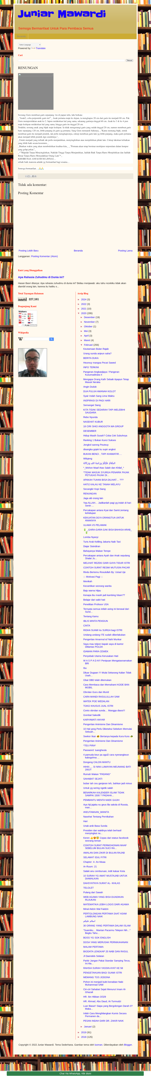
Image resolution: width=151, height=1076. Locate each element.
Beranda (21, 36)
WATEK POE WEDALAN (96, 701)
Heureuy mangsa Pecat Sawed (99, 362)
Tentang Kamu (91, 616)
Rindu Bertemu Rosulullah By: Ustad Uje (104, 572)
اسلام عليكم (89, 921)
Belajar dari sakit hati (94, 599)
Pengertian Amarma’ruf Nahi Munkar (102, 639)
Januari (88, 1026)
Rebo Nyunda (90, 417)
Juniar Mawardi (62, 14)
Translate (41, 48)
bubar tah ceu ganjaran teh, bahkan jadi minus (107, 783)
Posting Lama (125, 250)
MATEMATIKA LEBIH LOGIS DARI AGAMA (106, 904)
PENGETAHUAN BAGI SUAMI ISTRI (102, 972)
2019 (84, 1032)
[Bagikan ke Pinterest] (35, 176)
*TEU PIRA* (89, 745)
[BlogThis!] (28, 176)
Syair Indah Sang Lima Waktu (98, 396)
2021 (84, 308)
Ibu (85, 668)
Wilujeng (87, 458)
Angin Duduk (90, 386)
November (90, 322)
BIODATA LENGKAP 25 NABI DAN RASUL (105, 951)
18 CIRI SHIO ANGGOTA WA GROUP (103, 426)
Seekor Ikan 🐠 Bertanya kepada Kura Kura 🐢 (108, 736)
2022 (84, 304)
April (86, 335)
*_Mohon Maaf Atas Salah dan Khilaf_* (103, 467)
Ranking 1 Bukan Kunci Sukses (99, 440)
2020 (84, 313)
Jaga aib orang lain (93, 498)
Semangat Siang (92, 405)
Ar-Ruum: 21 (90, 866)
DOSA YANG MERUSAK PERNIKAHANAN (105, 942)
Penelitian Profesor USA (96, 604)
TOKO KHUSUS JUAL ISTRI (98, 706)
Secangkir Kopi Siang (94, 489)
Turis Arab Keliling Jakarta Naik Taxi (102, 541)
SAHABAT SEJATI (92, 778)
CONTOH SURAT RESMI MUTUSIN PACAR (106, 567)
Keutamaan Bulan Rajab (96, 349)
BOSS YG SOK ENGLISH (97, 937)
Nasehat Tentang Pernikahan (98, 816)
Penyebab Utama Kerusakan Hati (100, 656)
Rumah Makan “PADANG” (97, 774)
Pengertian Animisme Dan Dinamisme (103, 724)
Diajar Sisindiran (91, 546)
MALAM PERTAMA (93, 947)
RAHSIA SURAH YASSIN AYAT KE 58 (103, 968)
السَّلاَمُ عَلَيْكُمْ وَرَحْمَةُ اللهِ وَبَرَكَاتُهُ (99, 463)
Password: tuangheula (95, 750)
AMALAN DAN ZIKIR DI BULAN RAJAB (104, 852)
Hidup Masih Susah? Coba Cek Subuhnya (105, 435)
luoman (98, 1044)
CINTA (86, 625)
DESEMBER (89, 431)
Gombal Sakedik (92, 715)
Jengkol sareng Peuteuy (96, 444)
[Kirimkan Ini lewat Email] (26, 176)
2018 (84, 1037)
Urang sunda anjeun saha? (97, 353)
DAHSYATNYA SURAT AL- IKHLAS (101, 883)
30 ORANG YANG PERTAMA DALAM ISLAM (107, 925)
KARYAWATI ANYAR (94, 719)
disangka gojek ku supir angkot (99, 449)
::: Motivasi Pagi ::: (93, 576)
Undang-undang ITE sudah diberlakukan (104, 634)
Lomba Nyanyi (90, 537)
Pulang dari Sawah (93, 892)
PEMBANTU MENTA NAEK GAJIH (101, 800)
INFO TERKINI (91, 367)
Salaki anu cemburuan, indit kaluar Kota (104, 871)
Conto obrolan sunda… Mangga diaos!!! (104, 710)
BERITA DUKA (91, 358)
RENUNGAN (89, 493)
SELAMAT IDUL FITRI (95, 857)
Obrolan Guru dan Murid (96, 692)
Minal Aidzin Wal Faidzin (95, 909)
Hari (85, 821)
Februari (88, 345)
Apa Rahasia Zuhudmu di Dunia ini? (41, 277)
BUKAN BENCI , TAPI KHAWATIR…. (102, 454)
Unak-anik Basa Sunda (95, 826)
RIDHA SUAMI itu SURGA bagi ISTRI (102, 630)
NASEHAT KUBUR (93, 421)
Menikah (87, 581)
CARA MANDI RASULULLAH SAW (101, 696)
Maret (87, 340)
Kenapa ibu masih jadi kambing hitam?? (104, 595)
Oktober (88, 326)
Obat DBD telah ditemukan (97, 680)
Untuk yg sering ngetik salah (98, 788)
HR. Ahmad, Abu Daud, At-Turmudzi (102, 1001)
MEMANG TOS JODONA (96, 977)
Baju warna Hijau (92, 590)
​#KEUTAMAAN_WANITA (96, 812)
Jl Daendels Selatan (93, 956)
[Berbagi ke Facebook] (33, 176)
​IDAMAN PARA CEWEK (95, 651)
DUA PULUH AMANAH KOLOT (99, 391)
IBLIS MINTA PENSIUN (95, 621)
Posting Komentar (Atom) (44, 256)
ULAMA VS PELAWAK (95, 525)
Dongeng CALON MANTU (96, 762)
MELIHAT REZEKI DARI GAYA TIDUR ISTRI (106, 563)
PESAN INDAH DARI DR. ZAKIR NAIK (103, 1021)
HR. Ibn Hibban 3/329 (94, 996)
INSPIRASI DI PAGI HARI (96, 400)
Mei (86, 331)
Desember (90, 317)
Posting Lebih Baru (28, 250)
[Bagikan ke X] (31, 176)
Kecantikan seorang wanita (97, 586)
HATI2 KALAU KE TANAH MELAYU (101, 484)
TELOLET (88, 887)
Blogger (128, 1044)
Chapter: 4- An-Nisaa (94, 862)
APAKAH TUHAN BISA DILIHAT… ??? (103, 479)
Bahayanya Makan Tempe (97, 551)
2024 (84, 299)
